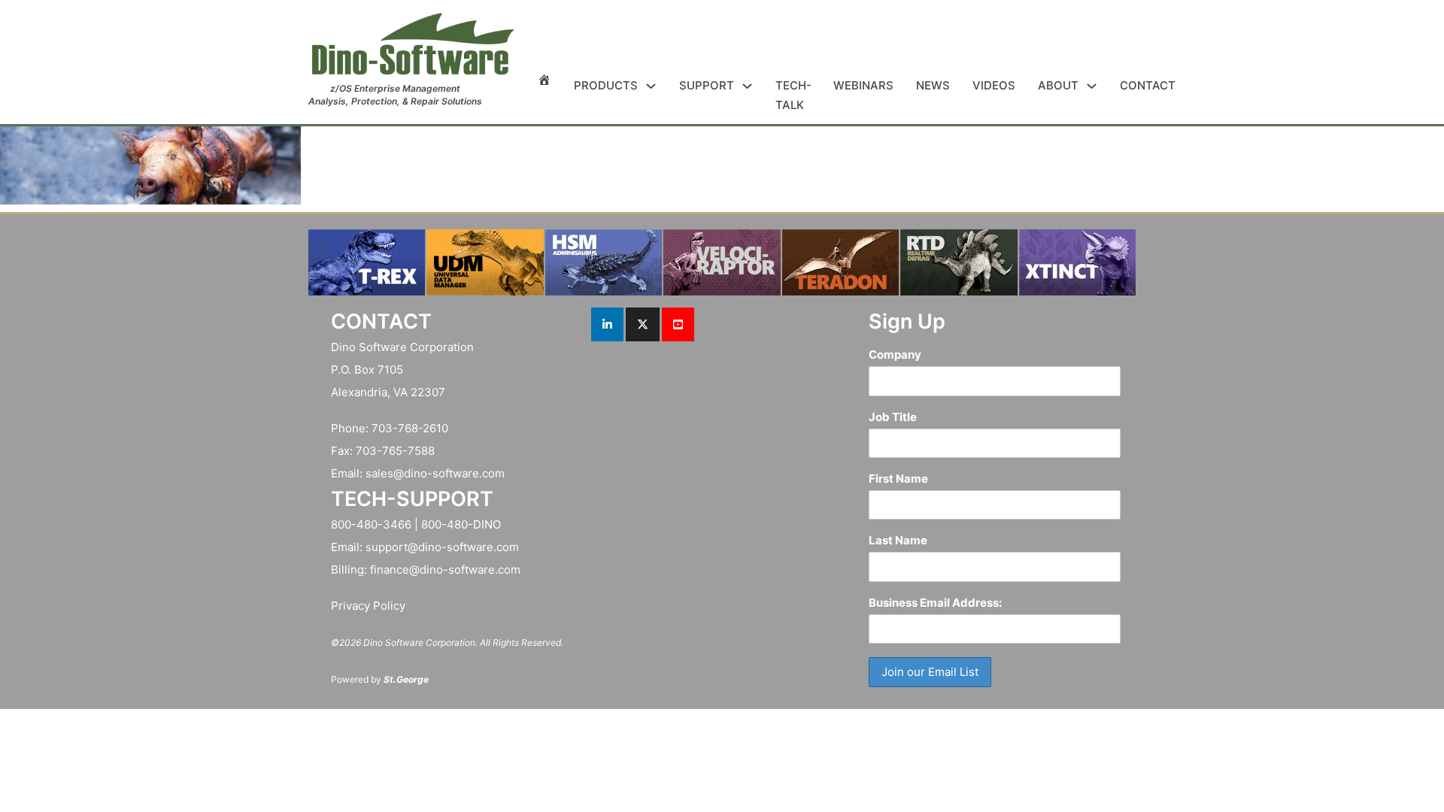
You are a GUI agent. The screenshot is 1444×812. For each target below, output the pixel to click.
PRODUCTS (606, 85)
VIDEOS (993, 85)
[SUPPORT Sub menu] (747, 86)
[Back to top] (1391, 766)
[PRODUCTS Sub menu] (651, 86)
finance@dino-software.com (445, 569)
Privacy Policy (368, 605)
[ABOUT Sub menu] (1091, 86)
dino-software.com (454, 473)
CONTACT (1148, 85)
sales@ (385, 473)
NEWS (933, 85)
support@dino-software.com (442, 547)
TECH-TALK (793, 95)
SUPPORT (706, 85)
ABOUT (1058, 85)
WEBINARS (863, 85)
